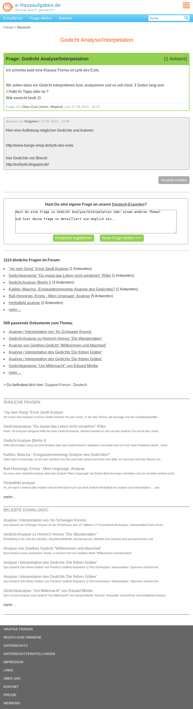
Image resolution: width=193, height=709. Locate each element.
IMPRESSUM (13, 662)
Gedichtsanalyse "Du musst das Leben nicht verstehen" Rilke (60, 276)
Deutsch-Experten (128, 204)
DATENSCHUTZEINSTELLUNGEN (29, 654)
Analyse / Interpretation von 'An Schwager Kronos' (50, 332)
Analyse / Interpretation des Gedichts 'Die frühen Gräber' (55, 352)
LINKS (8, 670)
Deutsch (80, 385)
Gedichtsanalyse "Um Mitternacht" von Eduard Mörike (53, 366)
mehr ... (15, 310)
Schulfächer (13, 18)
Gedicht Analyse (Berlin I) (30, 282)
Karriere (65, 18)
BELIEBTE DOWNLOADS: (26, 510)
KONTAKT (11, 687)
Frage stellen (41, 18)
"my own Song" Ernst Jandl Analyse (38, 269)
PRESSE (10, 695)
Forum (8, 27)
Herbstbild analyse (24, 303)
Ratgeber (31, 121)
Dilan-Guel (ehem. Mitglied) (42, 107)
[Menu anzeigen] (180, 5)
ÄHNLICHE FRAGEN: (22, 402)
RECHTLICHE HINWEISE (22, 637)
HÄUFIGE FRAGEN (18, 629)
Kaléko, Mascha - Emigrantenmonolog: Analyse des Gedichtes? (62, 289)
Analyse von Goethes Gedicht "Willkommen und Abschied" (58, 345)
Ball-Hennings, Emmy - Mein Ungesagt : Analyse (49, 296)
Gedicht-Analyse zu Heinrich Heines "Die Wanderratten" (55, 339)
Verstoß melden (174, 180)
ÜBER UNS (12, 678)
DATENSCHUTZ (16, 645)
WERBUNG (12, 703)
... (10, 497)
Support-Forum (57, 385)
